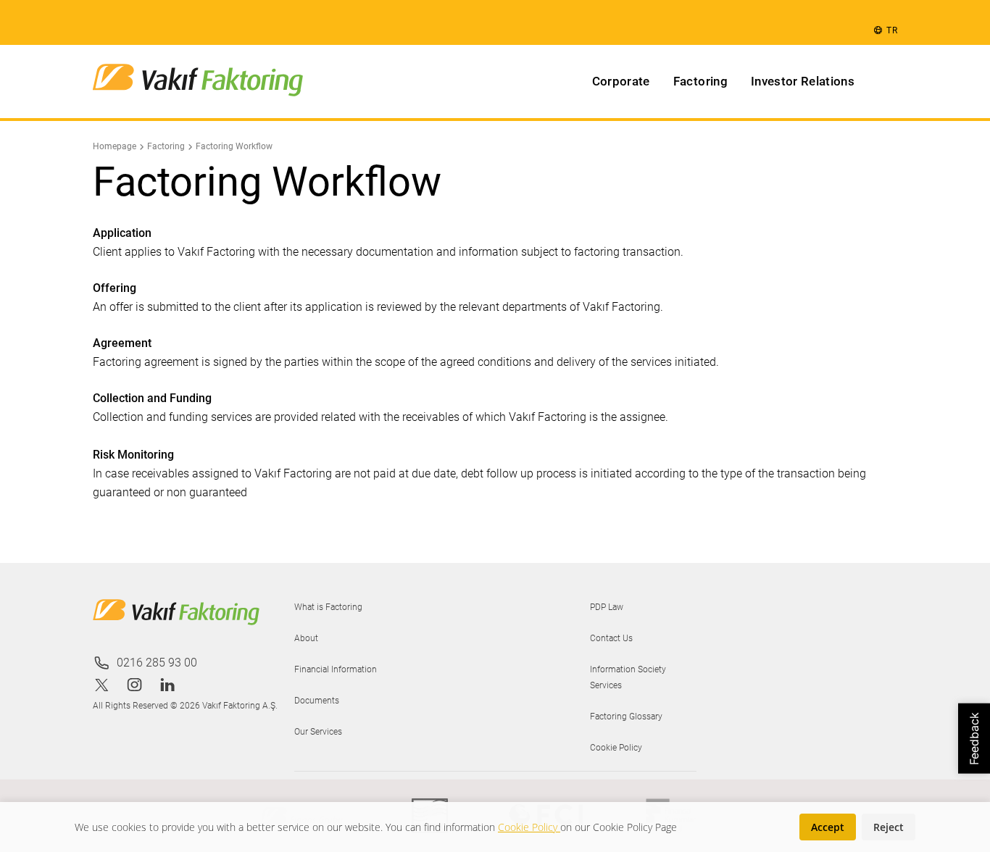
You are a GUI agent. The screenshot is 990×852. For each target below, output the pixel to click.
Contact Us (611, 638)
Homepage (114, 146)
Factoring (700, 81)
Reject (888, 827)
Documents (316, 701)
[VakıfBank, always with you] (198, 81)
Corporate (621, 81)
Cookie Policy (616, 748)
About (306, 638)
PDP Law (606, 607)
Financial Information (335, 669)
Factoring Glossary (626, 716)
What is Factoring (328, 607)
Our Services (318, 732)
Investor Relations (802, 81)
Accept (827, 827)
